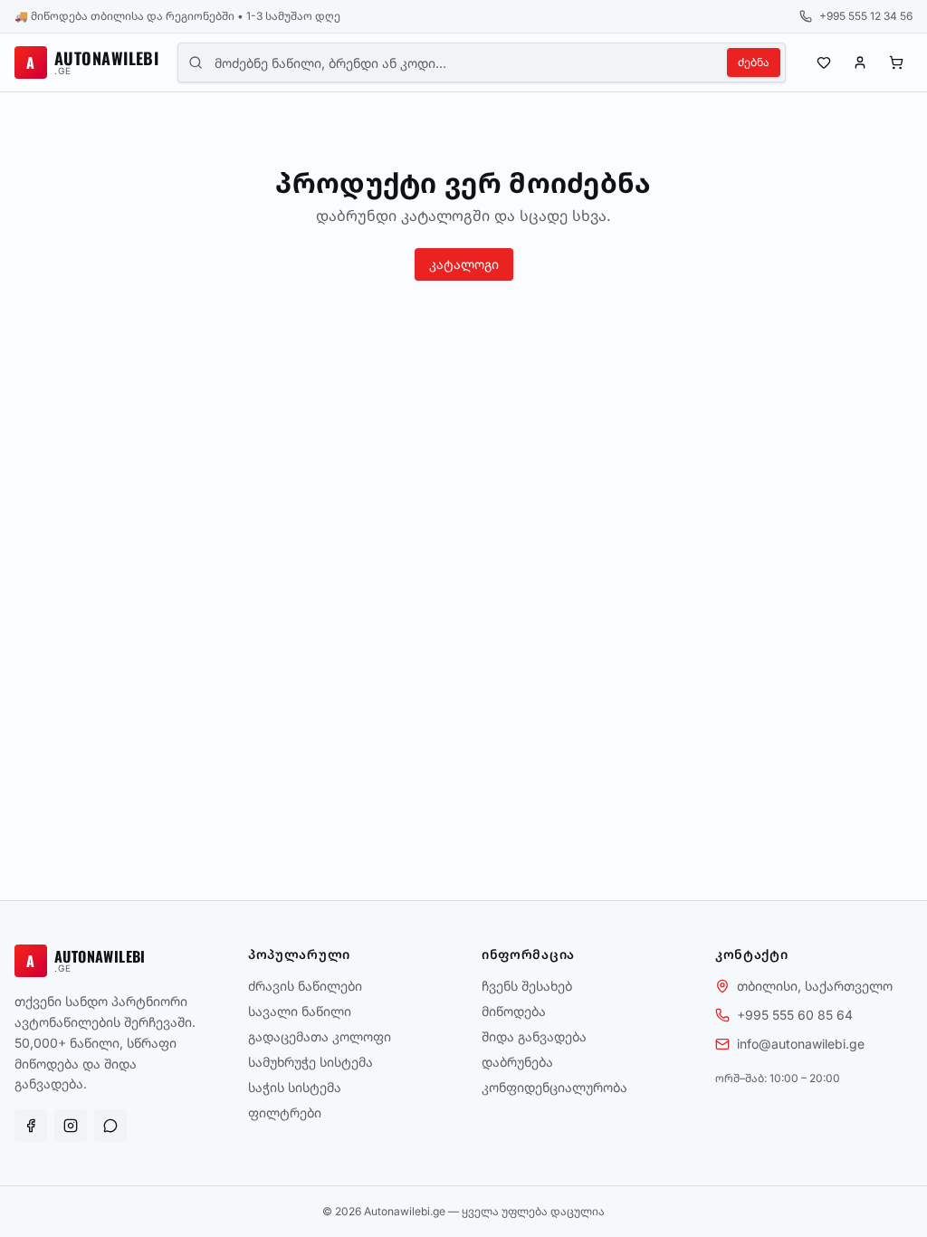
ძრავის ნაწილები (305, 985)
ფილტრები (284, 1112)
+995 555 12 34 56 (866, 16)
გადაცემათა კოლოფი (319, 1036)
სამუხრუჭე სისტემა (310, 1061)
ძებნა (753, 62)
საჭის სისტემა (294, 1087)
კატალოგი (464, 264)
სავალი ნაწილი (299, 1011)
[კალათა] (896, 62)
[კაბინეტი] (860, 62)
